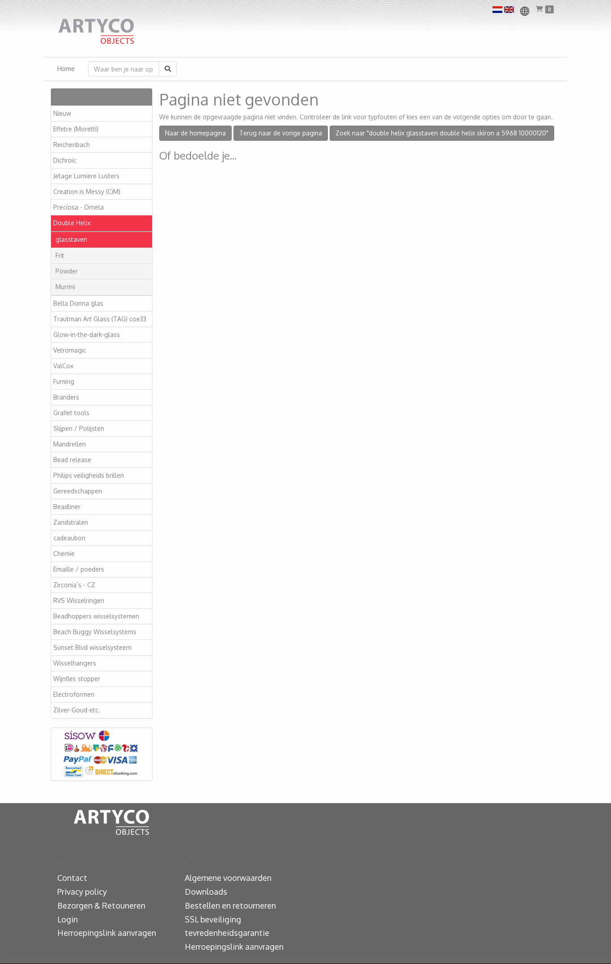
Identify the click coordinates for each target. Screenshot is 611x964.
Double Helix (71, 223)
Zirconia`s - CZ (74, 585)
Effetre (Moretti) (75, 129)
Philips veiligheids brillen (88, 475)
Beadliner (67, 506)
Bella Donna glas (78, 303)
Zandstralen (70, 522)
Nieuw (62, 113)
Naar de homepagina (195, 133)
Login (67, 919)
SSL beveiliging (213, 919)
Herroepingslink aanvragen (106, 933)
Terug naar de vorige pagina (280, 133)
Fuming (63, 381)
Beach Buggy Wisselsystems (94, 632)
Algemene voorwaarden (228, 878)
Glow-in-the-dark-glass (86, 334)
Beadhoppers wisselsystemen (96, 616)
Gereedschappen (77, 491)
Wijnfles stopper (76, 678)
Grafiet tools (71, 413)
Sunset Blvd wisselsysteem (92, 647)
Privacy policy (82, 892)
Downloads (206, 892)
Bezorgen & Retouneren (101, 905)
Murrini (65, 286)
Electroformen (73, 694)
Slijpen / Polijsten (78, 428)
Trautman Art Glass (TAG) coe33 (99, 319)
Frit (59, 255)
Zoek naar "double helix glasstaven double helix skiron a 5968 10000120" (441, 133)
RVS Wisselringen (78, 600)
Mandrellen (69, 444)
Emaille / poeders (78, 569)
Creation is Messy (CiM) (86, 191)
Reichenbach (71, 144)
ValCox (63, 366)
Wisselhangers (74, 663)
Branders (66, 397)
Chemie (64, 553)
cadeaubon (69, 538)
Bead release (72, 459)
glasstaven (71, 239)
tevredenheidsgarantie (227, 933)
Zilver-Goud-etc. (76, 710)
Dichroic (64, 160)
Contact (72, 878)
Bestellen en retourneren (230, 905)
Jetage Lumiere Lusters (86, 176)
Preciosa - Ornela (78, 207)
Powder (66, 271)
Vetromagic (69, 350)
